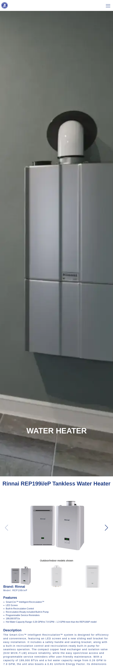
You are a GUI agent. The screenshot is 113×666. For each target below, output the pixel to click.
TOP (103, 660)
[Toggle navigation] (108, 6)
